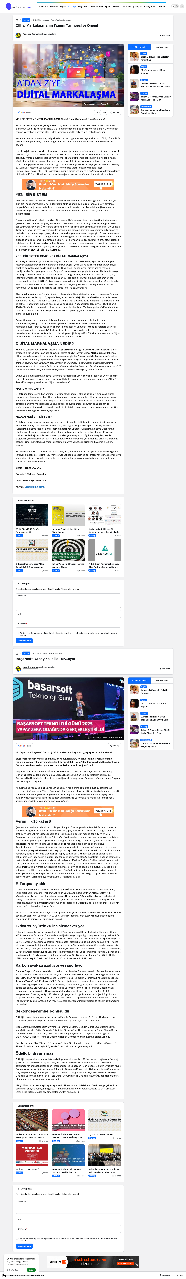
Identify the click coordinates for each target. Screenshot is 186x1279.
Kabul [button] (31, 1270)
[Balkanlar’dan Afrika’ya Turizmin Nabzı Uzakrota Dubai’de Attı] (104, 1160)
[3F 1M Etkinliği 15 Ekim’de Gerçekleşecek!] (32, 520)
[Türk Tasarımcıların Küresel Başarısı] (150, 70)
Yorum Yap (165, 1275)
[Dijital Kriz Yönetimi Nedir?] (104, 1125)
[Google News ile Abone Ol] (24, 112)
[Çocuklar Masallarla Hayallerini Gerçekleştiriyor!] (150, 110)
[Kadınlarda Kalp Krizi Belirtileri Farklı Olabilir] (150, 56)
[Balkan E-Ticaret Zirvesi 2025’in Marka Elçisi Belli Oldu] (150, 96)
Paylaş (181, 1275)
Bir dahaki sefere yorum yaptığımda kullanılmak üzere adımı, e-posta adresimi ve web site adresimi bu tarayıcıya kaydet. (68, 634)
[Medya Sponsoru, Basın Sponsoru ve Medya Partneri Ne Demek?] (32, 1125)
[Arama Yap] (182, 6)
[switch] (175, 6)
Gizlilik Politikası (12, 1270)
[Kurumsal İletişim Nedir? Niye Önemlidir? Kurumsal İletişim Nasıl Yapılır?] (68, 1125)
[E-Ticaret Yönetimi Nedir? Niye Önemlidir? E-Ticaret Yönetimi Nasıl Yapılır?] (32, 555)
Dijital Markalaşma (35, 487)
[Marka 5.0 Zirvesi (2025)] (32, 1160)
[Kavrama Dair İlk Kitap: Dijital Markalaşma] (68, 520)
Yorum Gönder (24, 641)
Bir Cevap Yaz (25, 583)
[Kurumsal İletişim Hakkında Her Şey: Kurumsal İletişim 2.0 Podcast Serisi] (68, 1160)
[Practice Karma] (18, 6)
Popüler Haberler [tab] (139, 47)
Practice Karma (30, 34)
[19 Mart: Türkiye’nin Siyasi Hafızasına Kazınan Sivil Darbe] (150, 83)
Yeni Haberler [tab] (162, 47)
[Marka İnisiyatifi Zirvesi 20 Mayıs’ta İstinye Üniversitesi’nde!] (104, 520)
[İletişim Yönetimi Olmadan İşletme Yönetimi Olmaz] (68, 555)
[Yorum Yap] (92, 112)
